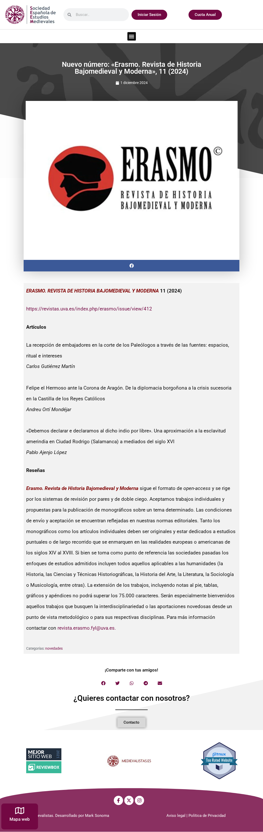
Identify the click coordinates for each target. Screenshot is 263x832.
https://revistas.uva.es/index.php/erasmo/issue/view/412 (89, 309)
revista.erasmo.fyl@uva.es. (87, 628)
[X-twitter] (129, 800)
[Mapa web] (19, 810)
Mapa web (20, 819)
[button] (131, 36)
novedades (54, 648)
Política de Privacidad (207, 815)
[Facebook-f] (118, 800)
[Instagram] (139, 800)
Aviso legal (175, 815)
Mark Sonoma (97, 815)
